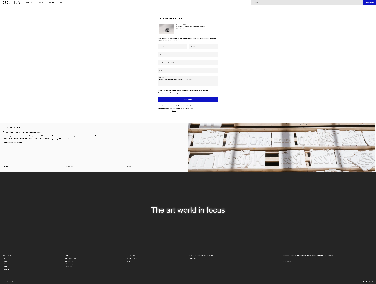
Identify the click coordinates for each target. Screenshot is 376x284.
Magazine (29, 2)
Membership (192, 258)
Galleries (51, 2)
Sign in (174, 110)
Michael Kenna (181, 24)
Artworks (40, 2)
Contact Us (6, 269)
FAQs (128, 261)
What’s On (62, 2)
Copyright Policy (69, 261)
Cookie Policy (69, 266)
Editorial (5, 264)
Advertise (5, 261)
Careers (5, 266)
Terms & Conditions (187, 105)
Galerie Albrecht (180, 28)
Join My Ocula (370, 2)
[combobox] (161, 62)
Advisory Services (132, 258)
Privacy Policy (188, 108)
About (4, 258)
